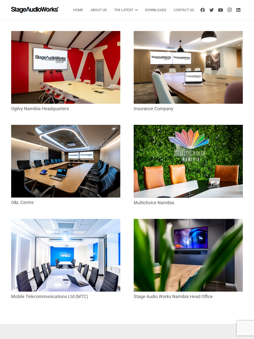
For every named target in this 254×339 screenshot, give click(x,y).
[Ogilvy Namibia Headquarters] (65, 34)
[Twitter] (211, 9)
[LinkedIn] (238, 9)
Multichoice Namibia (154, 202)
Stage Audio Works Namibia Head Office (173, 296)
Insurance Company (153, 108)
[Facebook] (202, 9)
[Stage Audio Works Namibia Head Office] (188, 222)
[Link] (35, 10)
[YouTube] (220, 9)
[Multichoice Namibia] (188, 128)
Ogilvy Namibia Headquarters (40, 108)
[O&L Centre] (65, 128)
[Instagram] (229, 9)
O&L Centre (22, 202)
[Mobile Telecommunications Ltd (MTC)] (65, 222)
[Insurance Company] (188, 34)
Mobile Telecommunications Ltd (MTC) (49, 296)
